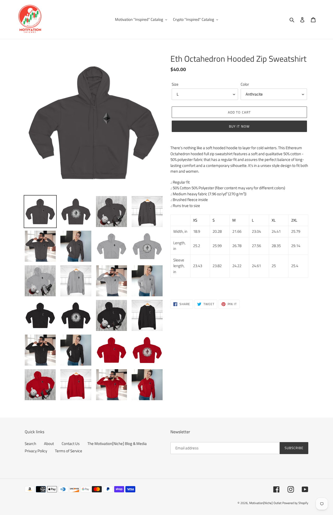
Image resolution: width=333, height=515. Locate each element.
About (49, 444)
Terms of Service (68, 451)
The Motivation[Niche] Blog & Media (117, 444)
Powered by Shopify (295, 502)
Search (30, 444)
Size (175, 84)
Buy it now (239, 126)
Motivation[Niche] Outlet (265, 502)
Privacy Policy (36, 451)
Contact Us (71, 444)
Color (245, 84)
